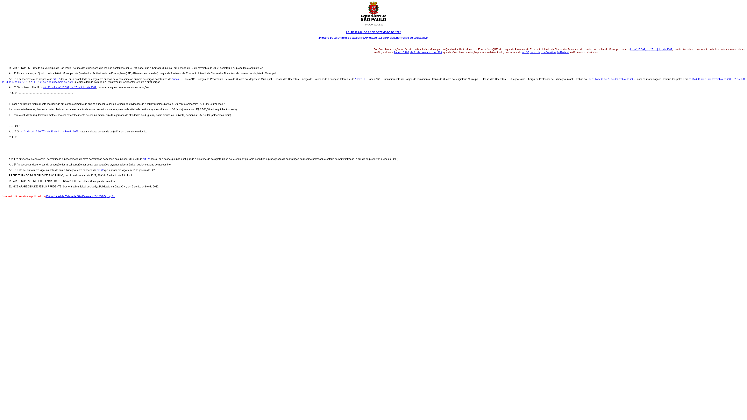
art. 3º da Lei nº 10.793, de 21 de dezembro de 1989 (49, 131)
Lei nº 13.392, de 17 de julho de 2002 (651, 49)
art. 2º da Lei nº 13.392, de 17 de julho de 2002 (69, 87)
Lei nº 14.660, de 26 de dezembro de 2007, (612, 79)
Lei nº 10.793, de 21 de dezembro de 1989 (418, 52)
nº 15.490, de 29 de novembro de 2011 (710, 79)
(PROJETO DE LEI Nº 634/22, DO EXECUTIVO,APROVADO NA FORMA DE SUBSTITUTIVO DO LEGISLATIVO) (373, 38)
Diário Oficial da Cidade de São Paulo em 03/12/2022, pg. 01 (80, 196)
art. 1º (56, 79)
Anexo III (360, 79)
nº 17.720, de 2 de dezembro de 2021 (52, 81)
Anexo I (176, 79)
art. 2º (146, 159)
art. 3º (100, 170)
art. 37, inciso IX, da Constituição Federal (545, 52)
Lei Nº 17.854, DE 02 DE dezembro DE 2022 (373, 32)
